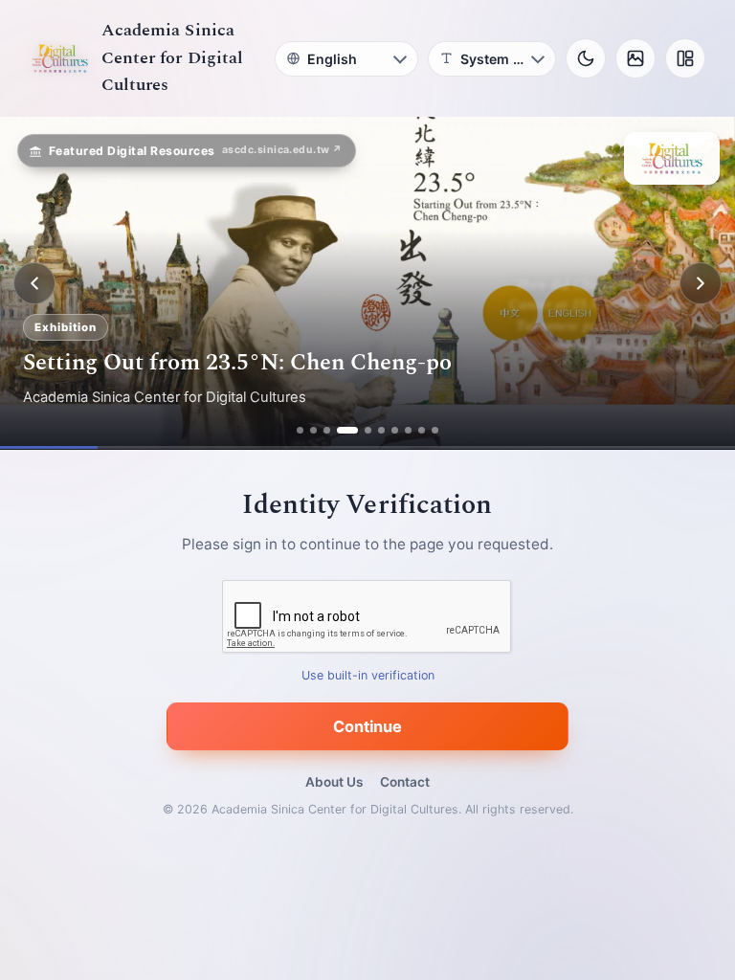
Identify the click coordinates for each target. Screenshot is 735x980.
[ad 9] (421, 430)
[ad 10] (435, 430)
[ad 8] (408, 430)
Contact (405, 782)
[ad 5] (368, 430)
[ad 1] (300, 430)
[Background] (635, 58)
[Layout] (685, 58)
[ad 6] (381, 430)
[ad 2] (313, 430)
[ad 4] (347, 430)
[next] (700, 283)
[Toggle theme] (586, 58)
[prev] (34, 283)
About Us (334, 782)
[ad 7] (394, 430)
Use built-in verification (367, 676)
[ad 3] (326, 430)
